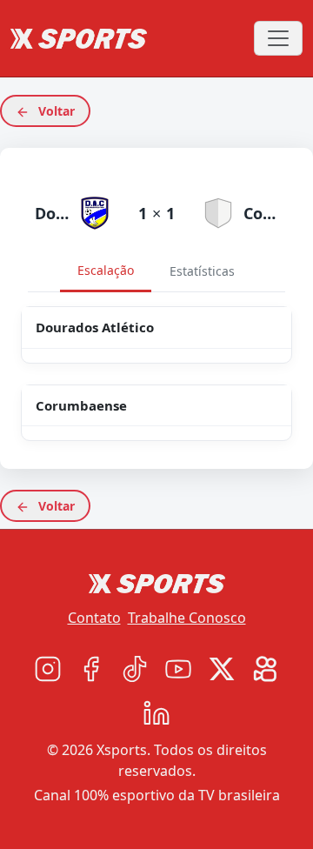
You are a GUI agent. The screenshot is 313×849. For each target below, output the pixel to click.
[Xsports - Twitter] (222, 669)
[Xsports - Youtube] (178, 669)
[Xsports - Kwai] (265, 669)
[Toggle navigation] (278, 38)
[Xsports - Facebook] (91, 669)
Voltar (55, 111)
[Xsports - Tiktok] (135, 669)
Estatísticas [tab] (202, 271)
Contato (94, 617)
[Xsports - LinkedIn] (156, 712)
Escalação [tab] (105, 270)
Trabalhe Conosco (187, 617)
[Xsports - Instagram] (48, 669)
